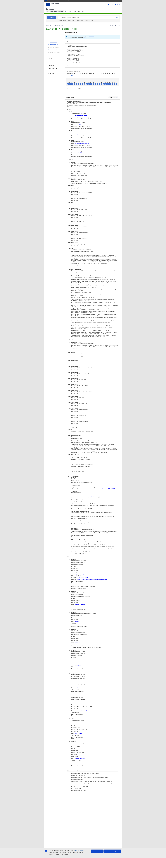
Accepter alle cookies (97, 851)
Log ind (111, 4)
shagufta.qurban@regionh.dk (81, 115)
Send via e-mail (53, 49)
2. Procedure (50, 62)
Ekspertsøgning (80, 20)
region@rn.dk (77, 134)
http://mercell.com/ (82, 763)
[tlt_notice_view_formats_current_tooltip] (116, 97)
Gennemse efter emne (88, 20)
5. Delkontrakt (51, 65)
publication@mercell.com (80, 758)
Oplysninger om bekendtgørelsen (51, 72)
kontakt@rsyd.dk (78, 152)
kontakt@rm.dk (78, 124)
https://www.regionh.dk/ (83, 577)
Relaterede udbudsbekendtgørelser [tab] (53, 36)
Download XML (53, 42)
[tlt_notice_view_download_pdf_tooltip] (68, 84)
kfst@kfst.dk (77, 642)
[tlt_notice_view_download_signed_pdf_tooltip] (72, 75)
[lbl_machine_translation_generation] (82, 88)
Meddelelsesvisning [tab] (50, 33)
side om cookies (79, 850)
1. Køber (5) (50, 58)
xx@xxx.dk (77, 621)
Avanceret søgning (71, 20)
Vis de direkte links (54, 44)
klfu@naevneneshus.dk (80, 604)
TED (47, 25)
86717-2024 (91, 36)
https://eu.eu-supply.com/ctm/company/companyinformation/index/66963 (92, 579)
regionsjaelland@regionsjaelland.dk (82, 143)
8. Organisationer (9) (52, 68)
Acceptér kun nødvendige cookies (112, 851)
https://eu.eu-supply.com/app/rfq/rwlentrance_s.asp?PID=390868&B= (101, 488)
